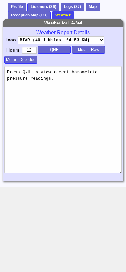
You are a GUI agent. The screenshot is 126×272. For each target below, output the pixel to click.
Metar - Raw (88, 49)
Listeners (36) (43, 7)
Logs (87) (72, 7)
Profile (17, 7)
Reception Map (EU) (29, 15)
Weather (63, 15)
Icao (11, 39)
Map (93, 7)
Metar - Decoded (21, 59)
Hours (13, 50)
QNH (54, 49)
